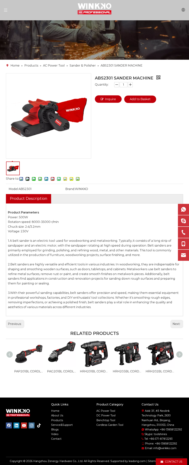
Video (55, 434)
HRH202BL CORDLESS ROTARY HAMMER (160, 371)
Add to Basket (140, 99)
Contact (56, 438)
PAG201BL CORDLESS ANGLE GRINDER (61, 371)
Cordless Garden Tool (109, 425)
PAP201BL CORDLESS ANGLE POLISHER (28, 371)
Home (55, 411)
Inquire (110, 99)
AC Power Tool (105, 411)
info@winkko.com (164, 448)
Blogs (55, 429)
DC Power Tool (106, 415)
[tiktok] (39, 425)
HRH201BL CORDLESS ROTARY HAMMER (94, 371)
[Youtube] (24, 425)
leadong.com (137, 461)
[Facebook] (9, 425)
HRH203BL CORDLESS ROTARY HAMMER (127, 371)
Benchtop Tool (105, 420)
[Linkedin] (16, 425)
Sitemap (153, 461)
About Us (57, 415)
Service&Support (62, 425)
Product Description (28, 198)
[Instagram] (32, 425)
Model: (14, 189)
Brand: (70, 189)
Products (57, 420)
